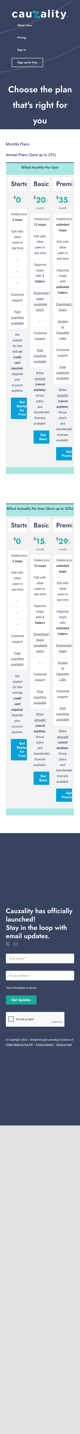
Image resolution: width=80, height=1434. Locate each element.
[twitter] (8, 944)
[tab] (40, 167)
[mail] (15, 944)
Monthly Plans (18, 144)
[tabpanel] (40, 323)
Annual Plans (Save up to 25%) (31, 155)
